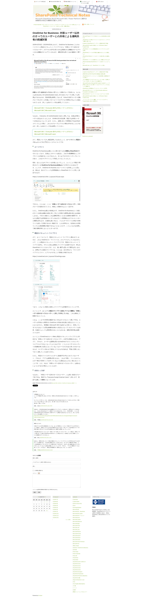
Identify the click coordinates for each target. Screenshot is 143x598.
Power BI (75, 555)
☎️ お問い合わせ (100, 1)
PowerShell (75, 559)
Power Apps (75, 551)
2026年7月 (55, 499)
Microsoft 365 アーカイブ (78, 515)
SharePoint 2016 (77, 567)
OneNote (75, 549)
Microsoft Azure (76, 517)
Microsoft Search (76, 535)
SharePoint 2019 (77, 569)
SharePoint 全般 (76, 577)
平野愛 (38, 450)
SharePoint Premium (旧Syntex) (80, 575)
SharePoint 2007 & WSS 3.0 (79, 561)
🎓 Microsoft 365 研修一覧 (55, 1)
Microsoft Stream (76, 537)
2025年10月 (56, 517)
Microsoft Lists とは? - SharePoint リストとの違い (94, 65)
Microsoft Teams (76, 539)
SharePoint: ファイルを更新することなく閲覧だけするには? (96, 59)
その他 (74, 585)
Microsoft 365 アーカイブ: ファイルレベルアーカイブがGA (96, 94)
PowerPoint (75, 557)
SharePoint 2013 (77, 565)
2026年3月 (55, 507)
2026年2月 (55, 509)
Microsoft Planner (77, 531)
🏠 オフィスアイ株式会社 (40, 1)
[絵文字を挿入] (39, 473)
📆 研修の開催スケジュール (70, 1)
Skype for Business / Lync (78, 579)
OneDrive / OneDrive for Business (64, 383)
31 (47, 510)
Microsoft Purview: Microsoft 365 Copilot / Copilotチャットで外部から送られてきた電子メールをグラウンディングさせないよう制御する (96, 85)
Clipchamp (75, 499)
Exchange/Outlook (77, 507)
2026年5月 (55, 503)
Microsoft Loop (76, 529)
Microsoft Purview (77, 533)
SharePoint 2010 (77, 563)
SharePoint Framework (78, 573)
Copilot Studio (76, 501)
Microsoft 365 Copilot (77, 513)
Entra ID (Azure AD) (77, 503)
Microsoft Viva (76, 543)
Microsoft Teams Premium (78, 541)
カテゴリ (75, 496)
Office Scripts (76, 545)
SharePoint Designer (77, 571)
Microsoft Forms (76, 525)
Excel (74, 505)
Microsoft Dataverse (77, 521)
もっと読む (68, 519)
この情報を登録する (38, 470)
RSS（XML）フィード (89, 24)
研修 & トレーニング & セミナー (80, 591)
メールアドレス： (42, 462)
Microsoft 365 (54, 383)
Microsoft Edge (76, 523)
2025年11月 (56, 515)
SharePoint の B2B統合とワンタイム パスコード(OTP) (95, 88)
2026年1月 (55, 511)
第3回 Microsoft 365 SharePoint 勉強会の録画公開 (94, 74)
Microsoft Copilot (76, 519)
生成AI (74, 589)
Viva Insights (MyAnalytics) (79, 583)
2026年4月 (55, 505)
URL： (34, 466)
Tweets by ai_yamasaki (87, 136)
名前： (35, 458)
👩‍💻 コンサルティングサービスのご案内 (85, 2)
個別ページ (74, 383)
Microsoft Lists (76, 527)
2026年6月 (55, 501)
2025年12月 (56, 513)
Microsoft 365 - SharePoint (79, 511)
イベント (75, 587)
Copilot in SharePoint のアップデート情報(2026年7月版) (95, 43)
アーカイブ (55, 496)
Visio (74, 581)
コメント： (35, 473)
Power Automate (76, 553)
